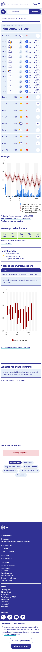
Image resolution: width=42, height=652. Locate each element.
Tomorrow (28, 463)
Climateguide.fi (6, 590)
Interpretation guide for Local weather (16, 219)
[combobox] (19, 12)
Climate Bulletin (6, 592)
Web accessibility (7, 576)
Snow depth (21, 475)
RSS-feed (4, 571)
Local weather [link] (21, 18)
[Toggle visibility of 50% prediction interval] (29, 208)
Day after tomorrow (12, 467)
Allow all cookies (21, 646)
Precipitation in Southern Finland (13, 380)
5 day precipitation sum (29, 471)
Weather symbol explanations (12, 221)
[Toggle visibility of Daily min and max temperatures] (20, 340)
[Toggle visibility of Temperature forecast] (28, 212)
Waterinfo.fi (5, 604)
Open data (4, 602)
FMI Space (5, 594)
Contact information (8, 566)
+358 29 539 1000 (7, 559)
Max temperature (30, 467)
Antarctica (4, 607)
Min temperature (10, 471)
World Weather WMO (8, 597)
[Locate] (3, 11)
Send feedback (6, 568)
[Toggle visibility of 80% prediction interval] (29, 206)
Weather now (15, 463)
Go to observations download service (15, 348)
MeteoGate (5, 599)
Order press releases (8, 578)
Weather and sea (8, 18)
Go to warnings (6, 243)
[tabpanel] (21, 315)
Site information (6, 573)
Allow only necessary (21, 640)
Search (35, 12)
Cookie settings (6, 580)
